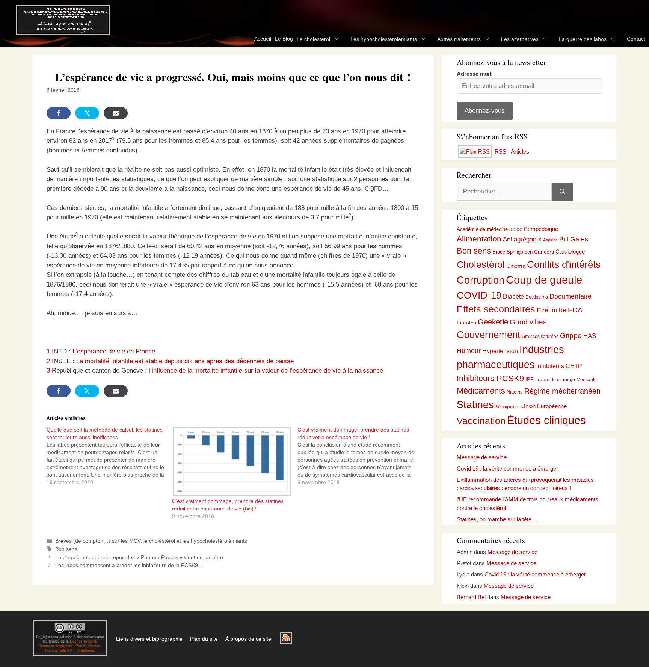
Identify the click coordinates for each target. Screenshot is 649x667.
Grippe (571, 336)
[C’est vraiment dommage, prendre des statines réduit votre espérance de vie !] (360, 456)
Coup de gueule (544, 279)
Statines (475, 404)
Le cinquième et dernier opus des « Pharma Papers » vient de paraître (139, 557)
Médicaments (481, 390)
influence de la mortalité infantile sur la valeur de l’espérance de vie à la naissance (267, 370)
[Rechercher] (562, 192)
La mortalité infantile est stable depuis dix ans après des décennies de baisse (185, 361)
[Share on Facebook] (59, 113)
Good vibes (528, 322)
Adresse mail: (475, 74)
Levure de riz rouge (555, 379)
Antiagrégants (522, 239)
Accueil (262, 39)
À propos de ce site (248, 639)
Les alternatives (520, 39)
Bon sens (66, 549)
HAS (589, 336)
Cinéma (515, 266)
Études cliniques (546, 420)
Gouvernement (488, 334)
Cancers (544, 252)
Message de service (482, 457)
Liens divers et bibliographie (149, 639)
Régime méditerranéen (562, 391)
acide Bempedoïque (533, 229)
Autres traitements (459, 39)
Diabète (513, 296)
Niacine (515, 392)
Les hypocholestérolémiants (383, 39)
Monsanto (587, 379)
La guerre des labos (583, 39)
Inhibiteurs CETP (559, 366)
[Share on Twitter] (87, 113)
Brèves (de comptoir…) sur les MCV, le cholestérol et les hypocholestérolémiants (151, 541)
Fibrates (466, 323)
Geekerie (493, 322)
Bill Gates (573, 239)
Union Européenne (544, 406)
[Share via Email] (116, 113)
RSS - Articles (511, 151)
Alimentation (479, 238)
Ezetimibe (551, 310)
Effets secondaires (496, 309)
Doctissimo (536, 297)
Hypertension (500, 351)
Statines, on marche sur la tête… (497, 519)
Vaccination (481, 420)
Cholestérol (481, 264)
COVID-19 (479, 295)
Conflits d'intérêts (564, 264)
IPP (529, 379)
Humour (469, 351)
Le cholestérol (313, 39)
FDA (575, 310)
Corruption (480, 280)
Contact (636, 39)
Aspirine (550, 240)
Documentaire (570, 296)
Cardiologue (570, 251)
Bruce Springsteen (512, 252)
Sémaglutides (507, 406)
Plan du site (204, 639)
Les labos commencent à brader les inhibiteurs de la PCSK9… (129, 565)
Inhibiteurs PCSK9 (490, 378)
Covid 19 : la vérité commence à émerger (507, 468)
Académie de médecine (482, 229)
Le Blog (284, 39)
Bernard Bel (471, 597)
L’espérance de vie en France (113, 351)
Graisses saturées (540, 336)
